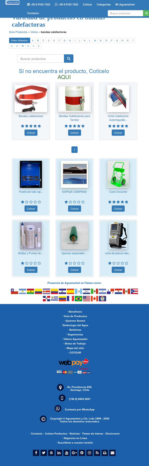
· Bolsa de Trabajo (74, 343)
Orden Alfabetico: (19, 40)
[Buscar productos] (68, 58)
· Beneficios (74, 311)
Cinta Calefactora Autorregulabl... (118, 118)
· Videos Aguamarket (74, 339)
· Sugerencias (74, 334)
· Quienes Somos (74, 320)
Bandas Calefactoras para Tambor (74, 118)
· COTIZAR (74, 352)
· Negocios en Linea (74, 438)
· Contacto (36, 433)
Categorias (104, 4)
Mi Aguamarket (125, 4)
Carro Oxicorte (118, 192)
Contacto (33, 13)
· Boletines (74, 329)
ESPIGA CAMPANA (74, 192)
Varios (34, 32)
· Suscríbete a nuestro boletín (74, 442)
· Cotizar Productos (55, 433)
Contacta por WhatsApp (80, 409)
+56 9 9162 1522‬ (40, 4)
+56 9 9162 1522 (68, 4)
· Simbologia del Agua (74, 325)
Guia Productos (18, 32)
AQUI (64, 77)
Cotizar (87, 4)
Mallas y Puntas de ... (31, 253)
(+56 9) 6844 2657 (79, 399)
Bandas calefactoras (31, 116)
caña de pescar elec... (118, 253)
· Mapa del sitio (74, 348)
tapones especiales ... (74, 253)
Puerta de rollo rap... (31, 192)
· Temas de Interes (91, 433)
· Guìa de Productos (74, 316)
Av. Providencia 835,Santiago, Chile (79, 388)
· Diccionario (112, 433)
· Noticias (74, 433)
